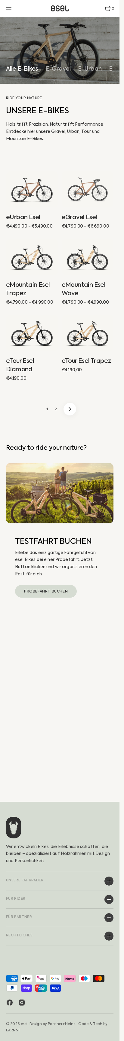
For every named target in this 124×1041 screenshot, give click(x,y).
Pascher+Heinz (62, 1024)
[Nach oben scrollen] (112, 1034)
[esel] (60, 8)
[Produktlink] (32, 189)
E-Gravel (58, 69)
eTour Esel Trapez (86, 360)
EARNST (13, 1030)
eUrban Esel (23, 217)
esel (24, 1024)
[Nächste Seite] (70, 409)
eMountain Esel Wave (84, 289)
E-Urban (90, 69)
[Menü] (9, 8)
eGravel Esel (79, 217)
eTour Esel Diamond (20, 365)
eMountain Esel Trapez (28, 289)
